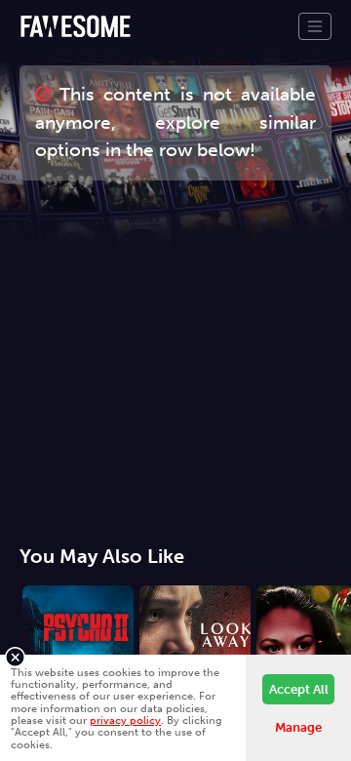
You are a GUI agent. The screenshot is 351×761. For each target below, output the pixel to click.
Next (336, 648)
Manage (298, 727)
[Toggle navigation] (315, 26)
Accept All (299, 689)
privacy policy (125, 720)
